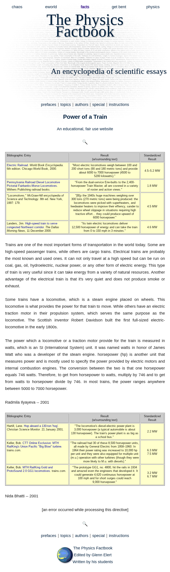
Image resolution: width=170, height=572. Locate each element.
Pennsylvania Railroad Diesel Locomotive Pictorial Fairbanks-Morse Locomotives (33, 184)
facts (85, 7)
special (98, 104)
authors (81, 104)
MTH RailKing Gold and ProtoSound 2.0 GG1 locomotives (30, 469)
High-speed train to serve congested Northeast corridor (32, 225)
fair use (92, 129)
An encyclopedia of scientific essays (109, 71)
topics (65, 104)
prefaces (48, 104)
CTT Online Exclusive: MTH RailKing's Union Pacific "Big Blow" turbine (34, 444)
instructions (119, 104)
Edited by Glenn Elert (93, 555)
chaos (17, 7)
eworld (51, 7)
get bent (119, 7)
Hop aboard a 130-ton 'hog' (41, 426)
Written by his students (93, 562)
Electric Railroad (17, 165)
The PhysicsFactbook (85, 25)
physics (153, 7)
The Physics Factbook (92, 548)
